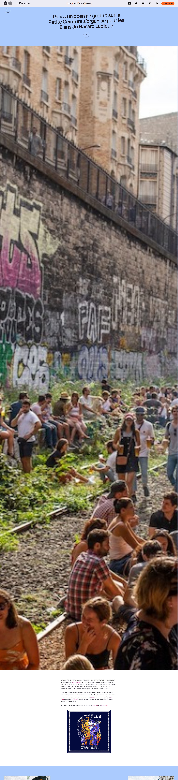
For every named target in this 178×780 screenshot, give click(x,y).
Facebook (95, 705)
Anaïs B (92, 697)
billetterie (104, 705)
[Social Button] (129, 3)
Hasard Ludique (75, 682)
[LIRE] (86, 34)
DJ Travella (75, 699)
